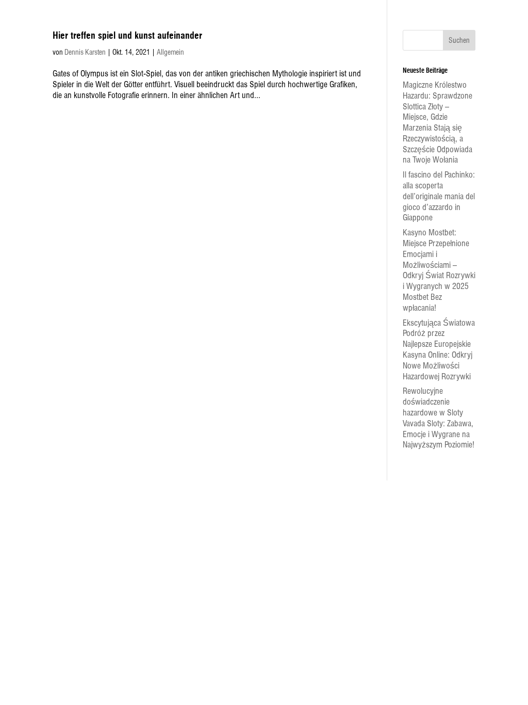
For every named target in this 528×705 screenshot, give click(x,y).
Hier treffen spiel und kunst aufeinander (127, 35)
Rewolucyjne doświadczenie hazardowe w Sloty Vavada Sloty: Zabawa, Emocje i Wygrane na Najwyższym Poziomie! (438, 418)
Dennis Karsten (85, 52)
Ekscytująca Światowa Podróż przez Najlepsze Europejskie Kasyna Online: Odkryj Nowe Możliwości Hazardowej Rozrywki (439, 349)
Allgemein (170, 52)
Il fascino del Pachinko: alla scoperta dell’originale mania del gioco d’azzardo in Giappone (439, 196)
